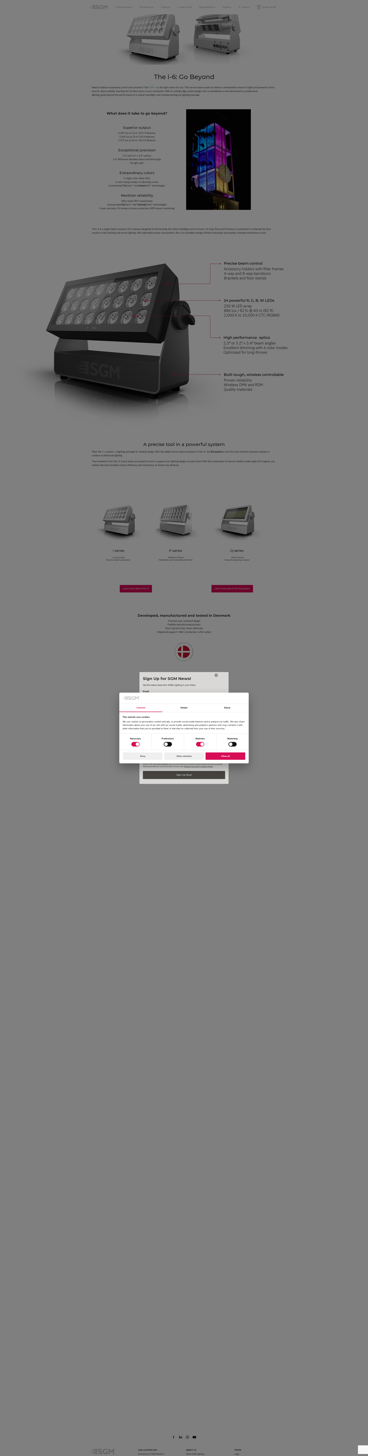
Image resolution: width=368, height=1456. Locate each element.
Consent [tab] (141, 707)
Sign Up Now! (184, 775)
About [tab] (227, 707)
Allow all (225, 756)
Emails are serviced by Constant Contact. (198, 766)
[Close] (216, 675)
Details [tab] (184, 707)
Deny (142, 756)
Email (146, 691)
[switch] (168, 744)
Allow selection (184, 756)
